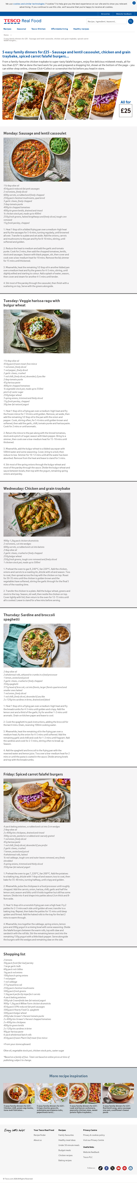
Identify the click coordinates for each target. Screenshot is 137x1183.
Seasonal (21, 29)
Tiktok (100, 1168)
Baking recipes (65, 1160)
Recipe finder (40, 1135)
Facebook (106, 1168)
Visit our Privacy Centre (93, 1140)
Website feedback (91, 1152)
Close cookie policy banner (134, 3)
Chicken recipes (65, 1155)
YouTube (118, 1168)
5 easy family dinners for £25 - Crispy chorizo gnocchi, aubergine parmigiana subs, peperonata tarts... (51, 1109)
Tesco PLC (88, 1157)
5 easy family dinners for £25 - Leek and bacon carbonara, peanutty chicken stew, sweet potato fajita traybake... (84, 1109)
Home (6, 35)
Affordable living (59, 29)
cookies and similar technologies (29, 3)
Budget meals (64, 1150)
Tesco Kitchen (38, 29)
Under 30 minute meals (68, 1145)
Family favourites (66, 1135)
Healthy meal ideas (67, 1140)
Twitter (112, 1168)
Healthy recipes (81, 29)
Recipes (7, 29)
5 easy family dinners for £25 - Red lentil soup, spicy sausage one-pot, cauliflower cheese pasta (117, 1109)
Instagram (130, 1168)
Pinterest (124, 1168)
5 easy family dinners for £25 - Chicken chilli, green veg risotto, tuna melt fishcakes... (18, 1108)
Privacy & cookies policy (94, 1135)
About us (38, 1140)
